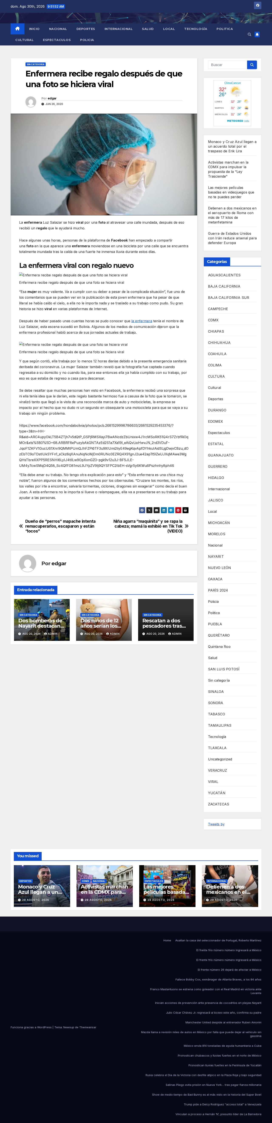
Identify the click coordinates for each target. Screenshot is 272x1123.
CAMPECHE (218, 309)
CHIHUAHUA (219, 342)
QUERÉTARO (219, 635)
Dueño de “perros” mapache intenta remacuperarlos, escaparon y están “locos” (60, 526)
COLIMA (215, 365)
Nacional (58, 29)
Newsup (68, 1027)
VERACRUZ (217, 770)
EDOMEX (215, 421)
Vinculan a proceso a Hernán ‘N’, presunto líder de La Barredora (218, 1114)
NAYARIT (216, 556)
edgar (52, 98)
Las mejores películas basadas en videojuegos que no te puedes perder (231, 192)
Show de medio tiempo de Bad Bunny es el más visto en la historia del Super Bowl (206, 1094)
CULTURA (216, 376)
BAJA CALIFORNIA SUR (228, 297)
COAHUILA (217, 354)
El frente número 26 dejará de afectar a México (229, 969)
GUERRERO (218, 466)
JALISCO (215, 500)
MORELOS (216, 534)
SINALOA (216, 691)
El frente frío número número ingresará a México (228, 950)
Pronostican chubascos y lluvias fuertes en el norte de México (219, 1055)
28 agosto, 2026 (35, 899)
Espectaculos (57, 40)
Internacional (119, 29)
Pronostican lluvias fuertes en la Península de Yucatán (224, 1065)
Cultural (24, 40)
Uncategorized (220, 759)
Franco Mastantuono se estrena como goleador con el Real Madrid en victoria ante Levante (205, 991)
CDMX (213, 320)
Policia (87, 40)
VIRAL (213, 782)
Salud (148, 29)
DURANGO (217, 410)
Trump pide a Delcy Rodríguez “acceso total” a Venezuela (222, 1104)
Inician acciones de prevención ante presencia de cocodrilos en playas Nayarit (208, 1002)
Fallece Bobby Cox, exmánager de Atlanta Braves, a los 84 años (218, 979)
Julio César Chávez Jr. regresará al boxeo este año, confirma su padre (213, 1012)
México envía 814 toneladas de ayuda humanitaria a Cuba (222, 1045)
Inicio (34, 29)
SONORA (215, 703)
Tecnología (195, 29)
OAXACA (215, 579)
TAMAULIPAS (220, 725)
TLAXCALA (217, 748)
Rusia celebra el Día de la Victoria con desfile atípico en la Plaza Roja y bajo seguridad (203, 1075)
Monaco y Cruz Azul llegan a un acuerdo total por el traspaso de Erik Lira (232, 146)
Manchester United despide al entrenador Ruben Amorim (223, 1022)
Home (167, 940)
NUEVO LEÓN (219, 568)
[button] (249, 34)
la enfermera (141, 321)
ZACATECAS (218, 804)
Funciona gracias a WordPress (31, 1027)
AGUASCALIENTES (224, 275)
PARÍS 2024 (218, 590)
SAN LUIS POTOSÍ (224, 669)
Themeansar (87, 1027)
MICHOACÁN (219, 523)
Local (169, 29)
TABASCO (216, 714)
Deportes (85, 29)
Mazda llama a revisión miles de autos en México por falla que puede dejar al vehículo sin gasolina (201, 1034)
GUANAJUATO (221, 455)
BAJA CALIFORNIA (224, 286)
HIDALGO (216, 478)
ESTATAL (216, 444)
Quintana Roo (219, 646)
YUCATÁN (216, 793)
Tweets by (216, 824)
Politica (225, 29)
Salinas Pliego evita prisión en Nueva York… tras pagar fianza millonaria (213, 1084)
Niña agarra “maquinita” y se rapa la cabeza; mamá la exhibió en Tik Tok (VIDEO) (148, 526)
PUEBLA (215, 624)
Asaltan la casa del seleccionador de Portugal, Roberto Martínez (218, 940)
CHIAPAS (216, 331)
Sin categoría (35, 64)
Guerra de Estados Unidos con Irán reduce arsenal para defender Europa (232, 238)
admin (53, 633)
